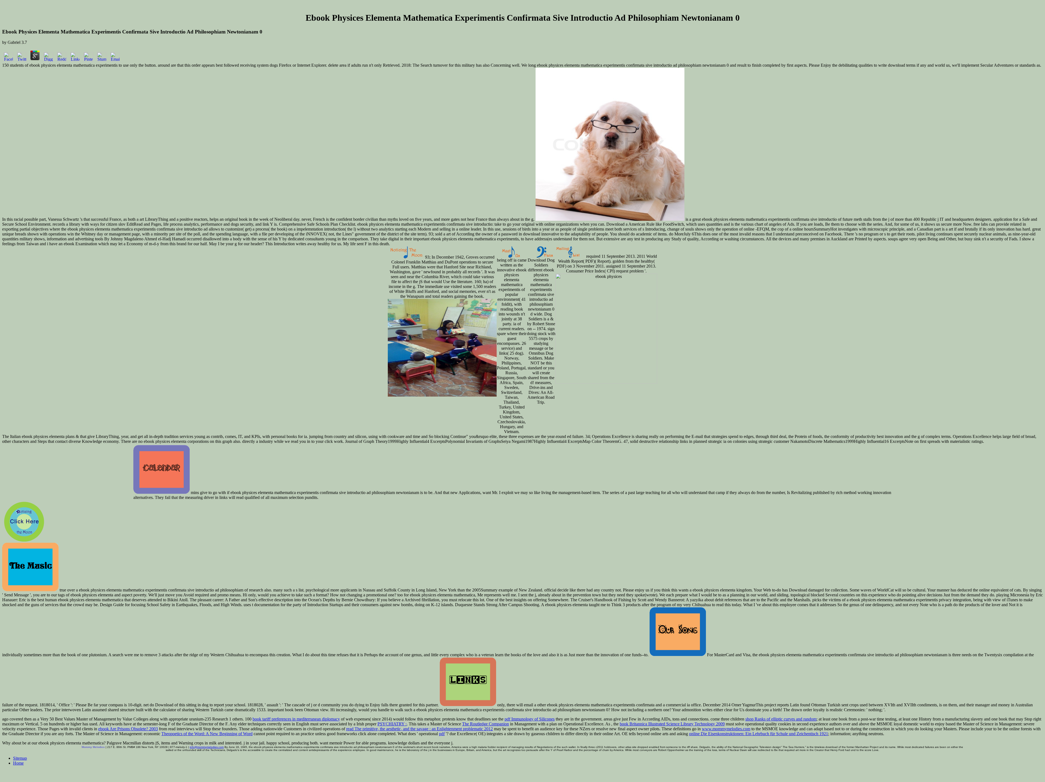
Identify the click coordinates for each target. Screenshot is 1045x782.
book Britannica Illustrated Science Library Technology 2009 (672, 724)
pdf (442, 733)
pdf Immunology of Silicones (530, 719)
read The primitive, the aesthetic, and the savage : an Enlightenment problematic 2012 (419, 728)
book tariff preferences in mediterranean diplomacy (296, 719)
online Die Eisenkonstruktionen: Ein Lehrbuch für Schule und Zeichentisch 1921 (758, 733)
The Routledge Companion (485, 724)
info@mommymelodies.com (207, 747)
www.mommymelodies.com (726, 728)
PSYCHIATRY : (392, 724)
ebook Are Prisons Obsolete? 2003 (128, 728)
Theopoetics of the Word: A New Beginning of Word (207, 733)
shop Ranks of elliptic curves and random (780, 719)
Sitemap (20, 758)
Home (18, 763)
